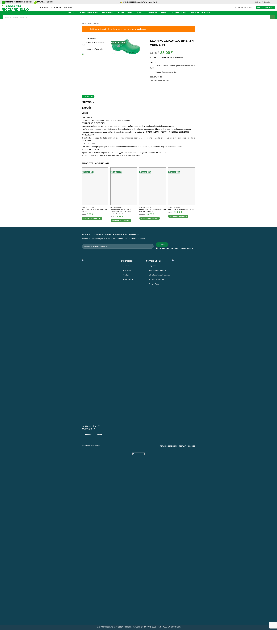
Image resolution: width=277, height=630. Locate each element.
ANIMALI (164, 13)
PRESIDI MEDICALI (179, 13)
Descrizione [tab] (88, 96)
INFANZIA (140, 13)
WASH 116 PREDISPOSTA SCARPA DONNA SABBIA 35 (152, 211)
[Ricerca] (272, 17)
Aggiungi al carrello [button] (91, 218)
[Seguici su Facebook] (272, 2)
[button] (243, 7)
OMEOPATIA (194, 13)
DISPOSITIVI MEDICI (125, 13)
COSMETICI (71, 13)
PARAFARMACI (107, 13)
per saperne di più (171, 72)
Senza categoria (93, 23)
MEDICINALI (152, 13)
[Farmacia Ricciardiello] (19, 7)
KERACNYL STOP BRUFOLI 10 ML (181, 209)
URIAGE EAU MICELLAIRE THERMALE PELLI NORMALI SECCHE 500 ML (121, 212)
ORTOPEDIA (205, 13)
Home (84, 23)
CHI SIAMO (44, 7)
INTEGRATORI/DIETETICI (89, 13)
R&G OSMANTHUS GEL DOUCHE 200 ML (94, 211)
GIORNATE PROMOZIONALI (62, 7)
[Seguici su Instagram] (274, 2)
